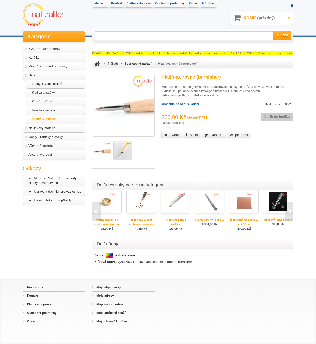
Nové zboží (34, 287)
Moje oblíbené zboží (111, 313)
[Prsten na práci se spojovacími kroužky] (107, 201)
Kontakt (32, 295)
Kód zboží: (273, 104)
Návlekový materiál (42, 128)
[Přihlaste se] (292, 6)
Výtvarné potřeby (40, 145)
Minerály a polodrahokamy (47, 66)
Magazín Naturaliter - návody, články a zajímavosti (52, 180)
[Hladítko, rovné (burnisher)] (101, 150)
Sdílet (193, 134)
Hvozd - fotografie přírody (52, 200)
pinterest (241, 134)
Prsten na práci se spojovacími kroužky (107, 222)
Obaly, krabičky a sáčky (45, 137)
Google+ (216, 134)
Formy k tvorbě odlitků (47, 84)
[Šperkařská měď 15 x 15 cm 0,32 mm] (244, 201)
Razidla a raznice (43, 110)
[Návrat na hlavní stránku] (97, 63)
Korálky (33, 57)
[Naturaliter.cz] (43, 15)
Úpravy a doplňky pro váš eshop (57, 191)
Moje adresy (105, 295)
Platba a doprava (38, 304)
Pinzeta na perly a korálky (175, 222)
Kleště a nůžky (42, 101)
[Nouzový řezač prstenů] (278, 201)
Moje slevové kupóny (111, 321)
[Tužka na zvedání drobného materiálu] (141, 201)
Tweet (174, 134)
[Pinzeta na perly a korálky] (175, 201)
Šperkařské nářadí (44, 119)
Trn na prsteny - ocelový (209, 219)
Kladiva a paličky (43, 92)
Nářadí (33, 75)
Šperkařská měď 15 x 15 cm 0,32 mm (243, 222)
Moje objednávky (108, 287)
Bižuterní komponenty (44, 49)
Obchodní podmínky (41, 313)
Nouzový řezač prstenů (278, 219)
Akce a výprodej (40, 154)
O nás (30, 321)
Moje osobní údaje (109, 304)
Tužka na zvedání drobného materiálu (141, 222)
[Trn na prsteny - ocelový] (209, 201)
